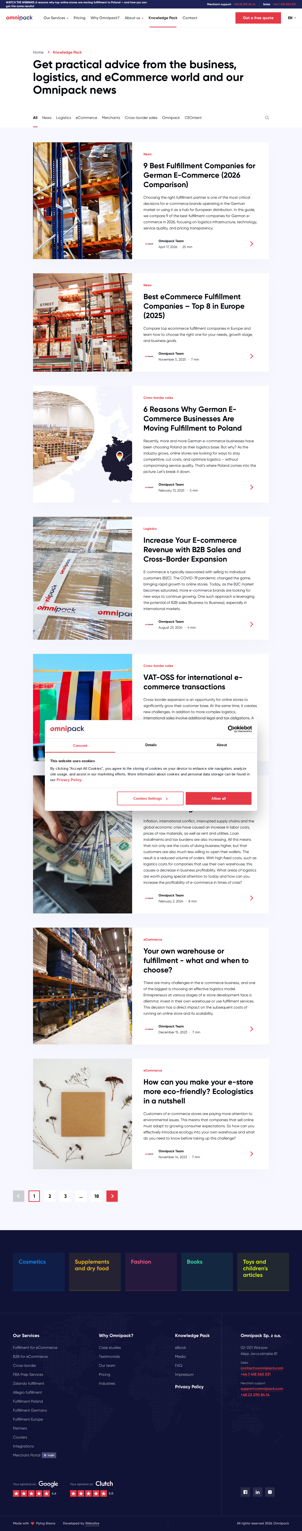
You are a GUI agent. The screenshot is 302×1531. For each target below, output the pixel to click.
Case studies (110, 1347)
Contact (190, 18)
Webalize (92, 1523)
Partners (20, 1428)
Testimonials (109, 1356)
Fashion (141, 1261)
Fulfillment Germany (30, 1410)
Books (194, 1261)
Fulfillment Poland (28, 1401)
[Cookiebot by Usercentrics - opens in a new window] (231, 729)
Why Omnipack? (105, 18)
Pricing (79, 18)
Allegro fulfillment (27, 1392)
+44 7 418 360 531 (284, 4)
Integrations (23, 1446)
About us (132, 18)
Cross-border (24, 1365)
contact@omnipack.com (262, 1368)
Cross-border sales (141, 117)
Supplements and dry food (92, 1265)
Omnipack (171, 117)
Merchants (111, 117)
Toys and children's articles (255, 1268)
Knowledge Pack (163, 18)
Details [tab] (151, 745)
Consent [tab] (80, 745)
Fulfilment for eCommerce (35, 1347)
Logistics (63, 117)
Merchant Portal (33, 1455)
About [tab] (222, 745)
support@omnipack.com (262, 1388)
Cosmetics (32, 1261)
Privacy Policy (69, 780)
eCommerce (86, 117)
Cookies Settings (147, 798)
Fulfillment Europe (28, 1419)
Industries (107, 1383)
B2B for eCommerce (30, 1356)
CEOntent (193, 117)
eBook (180, 1347)
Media (180, 1356)
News (46, 117)
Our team (107, 1365)
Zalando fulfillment (28, 1383)
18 (96, 1196)
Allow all (218, 798)
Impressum (184, 1374)
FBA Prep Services (28, 1374)
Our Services (54, 18)
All (35, 117)
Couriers (20, 1437)
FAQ (178, 1365)
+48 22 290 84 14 (244, 4)
